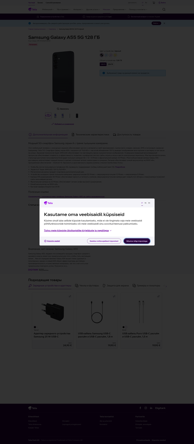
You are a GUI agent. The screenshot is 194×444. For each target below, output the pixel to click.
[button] (78, 230)
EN (149, 203)
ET (142, 203)
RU (146, 203)
